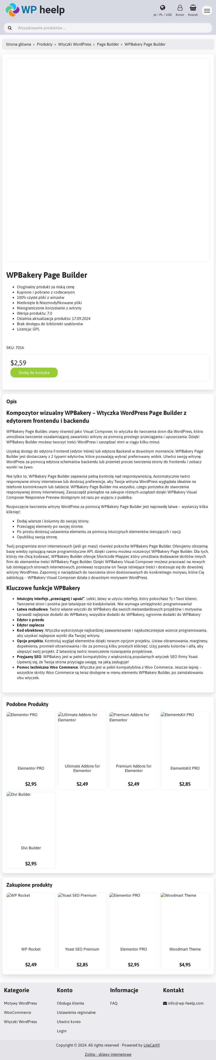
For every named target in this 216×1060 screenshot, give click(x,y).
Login (61, 1031)
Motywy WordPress (20, 1003)
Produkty (44, 44)
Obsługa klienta (70, 1003)
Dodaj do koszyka (34, 372)
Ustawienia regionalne (76, 1012)
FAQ (113, 1003)
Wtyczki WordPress (74, 44)
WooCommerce (17, 1012)
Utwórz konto (69, 1021)
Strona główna (18, 44)
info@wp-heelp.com (186, 1003)
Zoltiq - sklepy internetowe (108, 1054)
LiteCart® (152, 1045)
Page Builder (108, 44)
